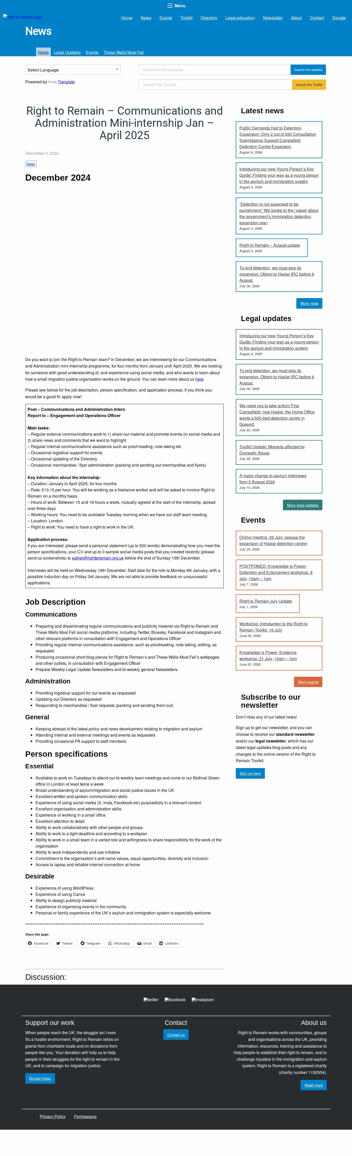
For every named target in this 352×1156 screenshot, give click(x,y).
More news (309, 303)
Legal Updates (67, 52)
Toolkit (186, 18)
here (199, 379)
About (296, 18)
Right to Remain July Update (265, 601)
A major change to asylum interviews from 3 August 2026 (272, 479)
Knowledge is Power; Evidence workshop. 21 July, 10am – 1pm (268, 655)
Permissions (85, 1116)
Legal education (240, 18)
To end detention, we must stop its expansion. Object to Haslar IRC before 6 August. (276, 274)
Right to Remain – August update (269, 245)
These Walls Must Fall (124, 52)
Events (166, 18)
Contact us (176, 1034)
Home (126, 18)
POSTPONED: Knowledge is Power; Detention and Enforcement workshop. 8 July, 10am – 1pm (276, 572)
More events (308, 681)
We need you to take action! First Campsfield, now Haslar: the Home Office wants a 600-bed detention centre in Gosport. (277, 415)
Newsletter (273, 18)
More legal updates (303, 505)
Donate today (40, 1078)
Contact (317, 18)
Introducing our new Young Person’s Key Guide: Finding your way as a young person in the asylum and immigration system (279, 175)
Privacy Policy (53, 1116)
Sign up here (250, 773)
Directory (209, 18)
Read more (314, 1085)
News (146, 18)
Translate (66, 82)
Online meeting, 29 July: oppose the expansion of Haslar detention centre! (273, 540)
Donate (339, 18)
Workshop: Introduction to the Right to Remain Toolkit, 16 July (273, 627)
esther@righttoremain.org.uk (98, 558)
